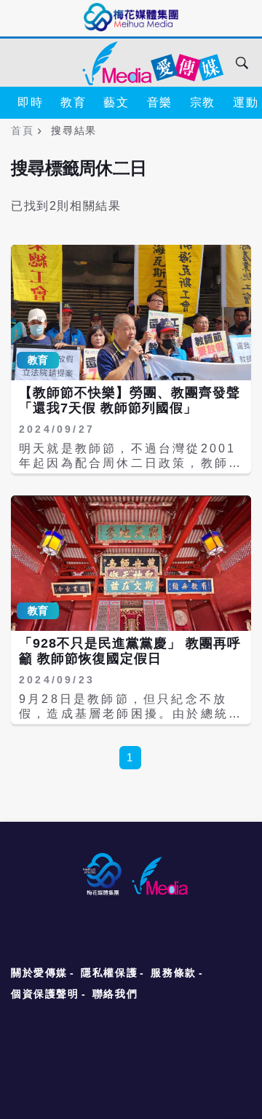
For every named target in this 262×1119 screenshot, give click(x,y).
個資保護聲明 (45, 994)
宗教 (202, 102)
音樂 (159, 102)
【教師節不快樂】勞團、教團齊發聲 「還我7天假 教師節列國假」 (129, 400)
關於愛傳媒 (39, 972)
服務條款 (173, 972)
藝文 (116, 102)
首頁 (22, 130)
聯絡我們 (115, 994)
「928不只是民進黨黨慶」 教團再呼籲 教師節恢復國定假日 (130, 651)
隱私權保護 (109, 972)
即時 (30, 102)
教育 (73, 102)
